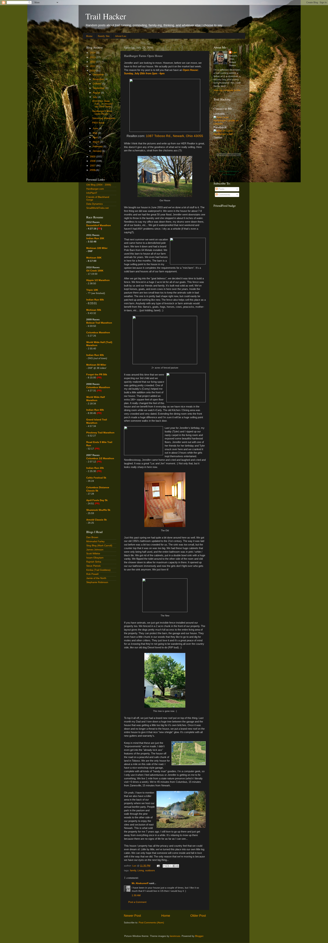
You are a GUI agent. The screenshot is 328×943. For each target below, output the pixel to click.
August (97, 92)
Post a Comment (137, 902)
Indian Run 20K (95, 238)
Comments (224, 194)
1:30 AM (136, 895)
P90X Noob (98, 122)
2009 (93, 156)
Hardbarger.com (95, 189)
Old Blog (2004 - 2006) (98, 184)
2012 (93, 61)
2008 (93, 161)
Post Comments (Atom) (151, 922)
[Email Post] (158, 865)
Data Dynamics (94, 204)
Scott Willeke (93, 553)
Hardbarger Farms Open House (102, 112)
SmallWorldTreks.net (97, 208)
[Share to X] (171, 866)
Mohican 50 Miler (96, 365)
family (133, 870)
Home (89, 36)
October (97, 83)
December (99, 74)
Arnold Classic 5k (96, 519)
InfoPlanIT (91, 193)
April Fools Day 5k (97, 500)
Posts (221, 189)
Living (141, 870)
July (95, 97)
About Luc (120, 36)
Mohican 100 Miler (96, 248)
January (97, 151)
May (95, 133)
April (95, 137)
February (98, 146)
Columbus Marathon (98, 332)
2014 (93, 52)
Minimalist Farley (95, 541)
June (96, 128)
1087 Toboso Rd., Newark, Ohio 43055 (174, 136)
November (99, 79)
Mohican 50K (93, 257)
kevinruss (175, 936)
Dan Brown (92, 537)
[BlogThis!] (167, 866)
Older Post (198, 915)
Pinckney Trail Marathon (100, 432)
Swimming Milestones (103, 118)
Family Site (104, 36)
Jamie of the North (96, 578)
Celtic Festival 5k (96, 477)
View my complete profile (227, 90)
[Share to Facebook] (174, 866)
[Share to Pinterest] (177, 866)
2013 (93, 57)
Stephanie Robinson (97, 582)
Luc (234, 52)
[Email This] (164, 866)
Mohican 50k (93, 310)
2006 (93, 170)
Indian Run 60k (95, 355)
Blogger (199, 936)
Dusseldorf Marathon (98, 225)
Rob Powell (92, 574)
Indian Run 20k (95, 468)
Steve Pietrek (93, 566)
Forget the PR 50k (96, 374)
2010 (93, 70)
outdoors (150, 870)
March (96, 142)
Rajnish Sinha (93, 562)
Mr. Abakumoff (140, 883)
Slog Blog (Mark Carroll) (99, 545)
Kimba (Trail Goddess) (98, 570)
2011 (93, 66)
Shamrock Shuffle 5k (98, 510)
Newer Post (132, 915)
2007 (93, 165)
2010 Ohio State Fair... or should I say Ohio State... (102, 104)
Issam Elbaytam (95, 557)
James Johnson (94, 549)
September (99, 88)
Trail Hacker (105, 16)
